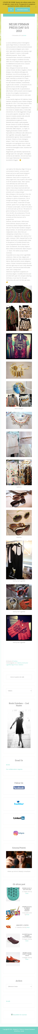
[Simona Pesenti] (19, 859)
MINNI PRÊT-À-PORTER (22, 925)
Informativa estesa (22, 9)
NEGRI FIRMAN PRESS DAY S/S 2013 (19, 27)
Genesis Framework (30, 1029)
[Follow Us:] (19, 787)
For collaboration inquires (14, 769)
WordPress (17, 1031)
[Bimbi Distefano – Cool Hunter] (19, 728)
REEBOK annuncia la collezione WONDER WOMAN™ (27, 908)
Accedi (8, 1001)
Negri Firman (14, 664)
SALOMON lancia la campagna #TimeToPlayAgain (27, 935)
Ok (11, 9)
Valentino (20, 664)
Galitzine (19, 663)
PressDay (15, 661)
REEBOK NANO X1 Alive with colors (27, 888)
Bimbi (8, 765)
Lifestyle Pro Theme (18, 1029)
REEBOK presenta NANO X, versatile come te (27, 954)
